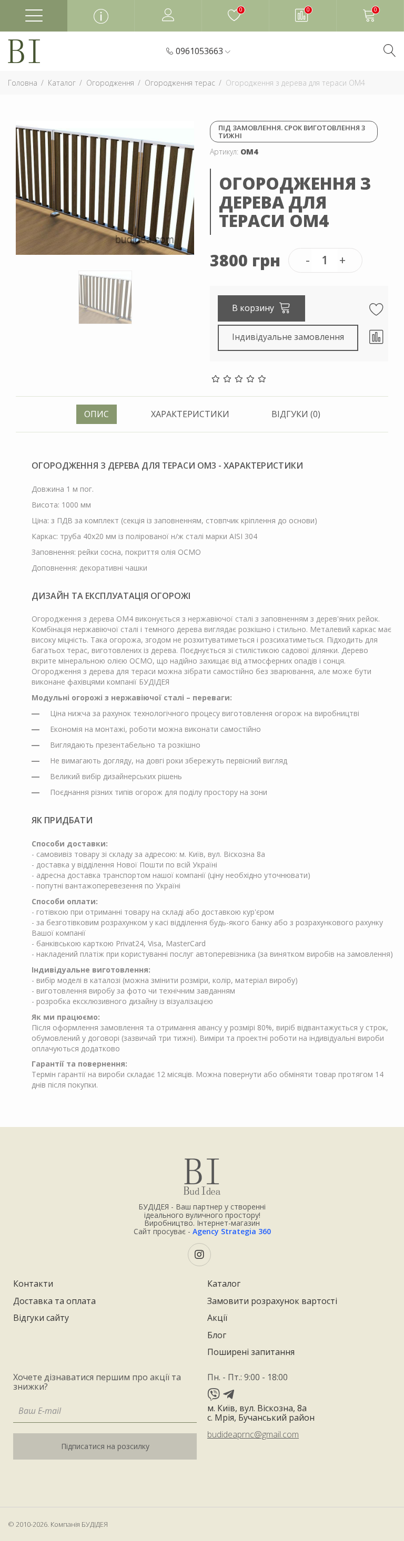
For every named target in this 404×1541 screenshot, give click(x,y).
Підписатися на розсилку (105, 1446)
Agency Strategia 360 (232, 1231)
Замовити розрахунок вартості (272, 1301)
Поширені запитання (251, 1352)
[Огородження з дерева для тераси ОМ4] (105, 187)
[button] (203, 51)
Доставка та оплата (54, 1301)
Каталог (223, 1284)
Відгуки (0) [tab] (295, 414)
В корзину (254, 308)
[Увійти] (168, 15)
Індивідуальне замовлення (288, 337)
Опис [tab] (96, 414)
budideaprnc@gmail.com (253, 1434)
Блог (216, 1335)
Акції (217, 1318)
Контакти (33, 1284)
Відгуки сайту (41, 1318)
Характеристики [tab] (190, 414)
